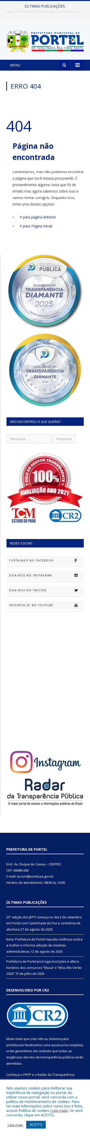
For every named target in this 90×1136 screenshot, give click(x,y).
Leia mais (59, 1110)
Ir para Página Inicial (36, 226)
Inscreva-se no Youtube (31, 605)
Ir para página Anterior (38, 217)
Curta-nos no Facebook (31, 560)
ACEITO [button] (36, 1124)
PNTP (27, 1074)
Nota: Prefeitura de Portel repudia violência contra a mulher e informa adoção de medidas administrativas (46, 11)
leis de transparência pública (52, 1057)
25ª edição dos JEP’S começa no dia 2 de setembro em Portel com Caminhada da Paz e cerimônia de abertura (44, 923)
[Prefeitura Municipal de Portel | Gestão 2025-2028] (45, 40)
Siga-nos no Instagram (30, 575)
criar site (36, 1039)
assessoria (59, 1045)
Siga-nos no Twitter (27, 590)
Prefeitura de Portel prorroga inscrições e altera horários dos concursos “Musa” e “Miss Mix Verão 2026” (44, 967)
